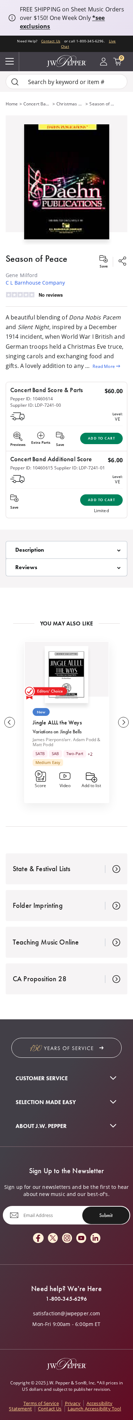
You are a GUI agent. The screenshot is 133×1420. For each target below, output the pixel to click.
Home (12, 103)
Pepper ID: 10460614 (31, 398)
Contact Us (50, 41)
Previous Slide (9, 722)
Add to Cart (101, 438)
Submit (105, 1215)
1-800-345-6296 (66, 1299)
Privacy (73, 1403)
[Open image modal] (66, 184)
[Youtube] (81, 1238)
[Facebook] (38, 1238)
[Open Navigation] (9, 61)
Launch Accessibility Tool (94, 1408)
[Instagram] (67, 1238)
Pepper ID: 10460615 (31, 467)
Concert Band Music (37, 103)
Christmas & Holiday (70, 103)
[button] (66, 180)
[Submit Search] (15, 82)
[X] (53, 1238)
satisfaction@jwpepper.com (66, 1313)
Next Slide (123, 722)
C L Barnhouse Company (35, 282)
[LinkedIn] (95, 1238)
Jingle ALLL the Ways (57, 722)
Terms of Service (41, 1403)
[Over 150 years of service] (66, 1048)
